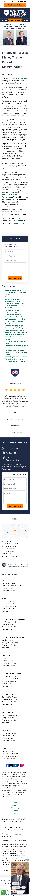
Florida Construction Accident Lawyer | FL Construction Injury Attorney (16, 352)
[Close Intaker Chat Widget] (28, 860)
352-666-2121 (12, 551)
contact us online (18, 223)
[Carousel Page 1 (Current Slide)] (7, 419)
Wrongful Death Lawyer (13, 290)
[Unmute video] (20, 875)
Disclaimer (15, 805)
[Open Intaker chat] (13, 895)
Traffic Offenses (10, 308)
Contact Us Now (15, 278)
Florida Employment (12, 310)
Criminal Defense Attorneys (14, 303)
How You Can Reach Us (15, 20)
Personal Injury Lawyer (13, 297)
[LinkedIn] (15, 765)
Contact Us (15, 813)
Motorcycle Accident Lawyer (15, 330)
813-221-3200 (12, 720)
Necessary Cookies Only (9, 891)
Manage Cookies (19, 830)
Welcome (4, 20)
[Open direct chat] (26, 860)
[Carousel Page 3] (15, 419)
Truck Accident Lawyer (13, 301)
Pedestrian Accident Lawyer (14, 334)
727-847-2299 (12, 588)
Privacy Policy (15, 808)
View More (15, 426)
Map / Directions (8, 549)
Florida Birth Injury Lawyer (14, 326)
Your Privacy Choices (13, 827)
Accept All (9, 887)
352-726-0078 (12, 627)
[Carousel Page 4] (19, 419)
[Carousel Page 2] (11, 419)
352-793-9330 (12, 663)
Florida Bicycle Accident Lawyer (16, 357)
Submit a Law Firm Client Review (15, 432)
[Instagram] (22, 765)
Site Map (15, 810)
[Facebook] (7, 765)
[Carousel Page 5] (23, 419)
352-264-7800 (12, 702)
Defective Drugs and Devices (15, 319)
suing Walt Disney (20, 78)
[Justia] (19, 765)
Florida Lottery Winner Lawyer (15, 317)
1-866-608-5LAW (15, 556)
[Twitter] (11, 765)
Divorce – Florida (11, 312)
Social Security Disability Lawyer (16, 332)
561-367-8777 (12, 738)
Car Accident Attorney (12, 299)
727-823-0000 (12, 606)
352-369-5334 (12, 681)
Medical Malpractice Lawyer (14, 328)
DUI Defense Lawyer (12, 306)
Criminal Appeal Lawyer (13, 314)
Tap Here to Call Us (15, 5)
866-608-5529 (12, 756)
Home (15, 802)
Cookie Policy (7, 830)
